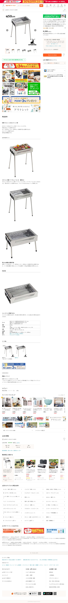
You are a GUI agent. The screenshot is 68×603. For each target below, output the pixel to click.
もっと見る (61, 395)
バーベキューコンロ (40, 536)
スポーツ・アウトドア (15, 536)
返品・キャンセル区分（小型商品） (17, 333)
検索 (41, 5)
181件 (18, 442)
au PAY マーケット (5, 536)
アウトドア (23, 536)
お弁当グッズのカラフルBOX (16, 542)
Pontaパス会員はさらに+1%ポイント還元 (53, 45)
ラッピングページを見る (14, 334)
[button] (65, 28)
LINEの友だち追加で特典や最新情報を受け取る (13, 59)
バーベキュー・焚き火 (31, 536)
